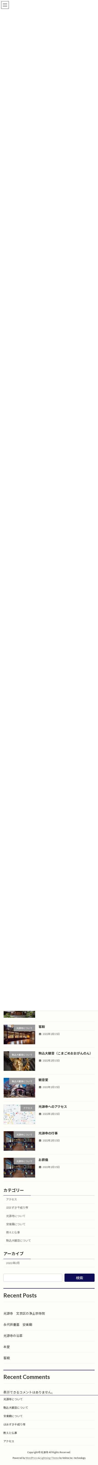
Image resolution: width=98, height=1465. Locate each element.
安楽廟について (15, 1224)
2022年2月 (13, 1263)
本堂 (6, 1347)
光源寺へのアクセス (53, 1107)
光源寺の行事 (48, 1133)
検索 (79, 1278)
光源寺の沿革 (13, 1336)
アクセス (11, 1199)
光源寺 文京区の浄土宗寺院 (24, 1313)
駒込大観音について (18, 1240)
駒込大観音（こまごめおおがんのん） (66, 1053)
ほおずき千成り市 (17, 1208)
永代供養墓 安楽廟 (17, 1324)
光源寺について (15, 1216)
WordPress (32, 1458)
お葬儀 (43, 1160)
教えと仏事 (13, 1232)
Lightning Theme (49, 1458)
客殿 (42, 1027)
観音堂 (43, 1080)
